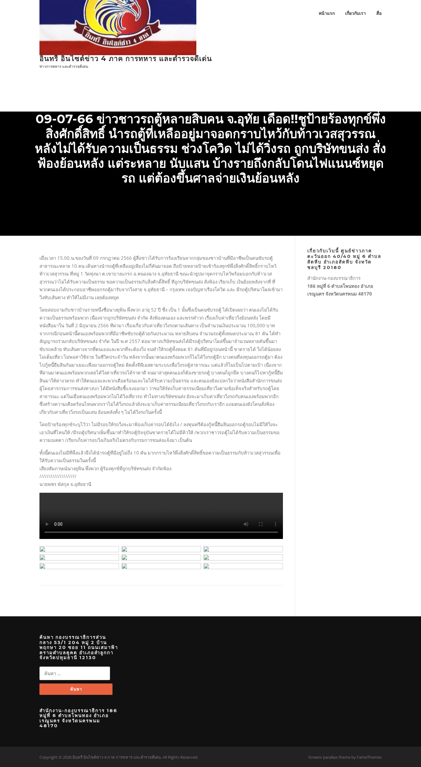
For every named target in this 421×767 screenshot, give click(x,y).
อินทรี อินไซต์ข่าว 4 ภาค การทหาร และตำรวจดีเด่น (125, 58)
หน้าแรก (327, 13)
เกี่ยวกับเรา (355, 13)
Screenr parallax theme (329, 757)
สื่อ (379, 13)
